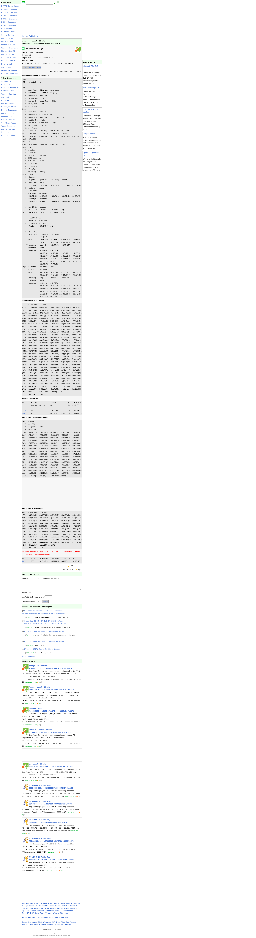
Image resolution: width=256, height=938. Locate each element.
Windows (64, 913)
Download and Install (32, 67)
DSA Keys (52, 903)
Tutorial (49, 913)
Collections (43, 917)
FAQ (62, 924)
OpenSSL (26, 911)
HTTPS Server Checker (10, 6)
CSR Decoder (6, 28)
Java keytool (6, 67)
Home (24, 36)
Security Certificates (9, 107)
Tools (42, 913)
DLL (58, 922)
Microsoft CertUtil (8, 51)
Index (51, 917)
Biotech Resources (8, 120)
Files (63, 922)
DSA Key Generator (9, 19)
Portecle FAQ (6, 64)
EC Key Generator (8, 25)
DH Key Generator (8, 22)
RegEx (25, 924)
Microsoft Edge (7, 41)
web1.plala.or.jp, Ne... (92, 88)
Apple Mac (34, 903)
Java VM (73, 906)
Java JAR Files (7, 97)
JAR (53, 922)
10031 (26, 413)
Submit (45, 601)
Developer (32, 922)
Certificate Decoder (9, 9)
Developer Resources (10, 87)
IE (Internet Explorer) (45, 906)
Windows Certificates (9, 48)
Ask (66, 917)
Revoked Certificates (9, 73)
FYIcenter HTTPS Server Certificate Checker (42, 649)
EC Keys (61, 903)
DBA (40, 922)
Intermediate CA (62, 906)
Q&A (36, 924)
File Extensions (7, 103)
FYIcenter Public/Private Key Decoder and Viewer (44, 631)
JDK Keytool (27, 908)
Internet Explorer (8, 45)
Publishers (33, 36)
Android (25, 903)
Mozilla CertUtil (7, 54)
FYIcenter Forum (8, 135)
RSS (56, 917)
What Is (56, 913)
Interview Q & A (7, 116)
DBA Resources (7, 91)
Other (33, 911)
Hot (29, 917)
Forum (68, 924)
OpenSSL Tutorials (8, 61)
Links (31, 924)
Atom (61, 917)
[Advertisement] (11, 167)
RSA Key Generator (9, 16)
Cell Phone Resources (10, 123)
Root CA (25, 913)
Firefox (69, 903)
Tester (24, 922)
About (34, 917)
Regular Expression (9, 110)
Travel (57, 924)
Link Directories (7, 113)
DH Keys (43, 903)
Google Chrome (7, 35)
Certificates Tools (8, 32)
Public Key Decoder (9, 12)
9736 (26, 411)
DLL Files (5, 100)
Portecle (40, 911)
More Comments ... (29, 656)
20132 (26, 561)
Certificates (71, 922)
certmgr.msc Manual (9, 70)
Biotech (42, 924)
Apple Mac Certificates (10, 57)
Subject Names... (90, 134)
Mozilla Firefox (7, 38)
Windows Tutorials (8, 94)
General (76, 903)
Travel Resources (8, 126)
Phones (50, 924)
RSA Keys (34, 913)
